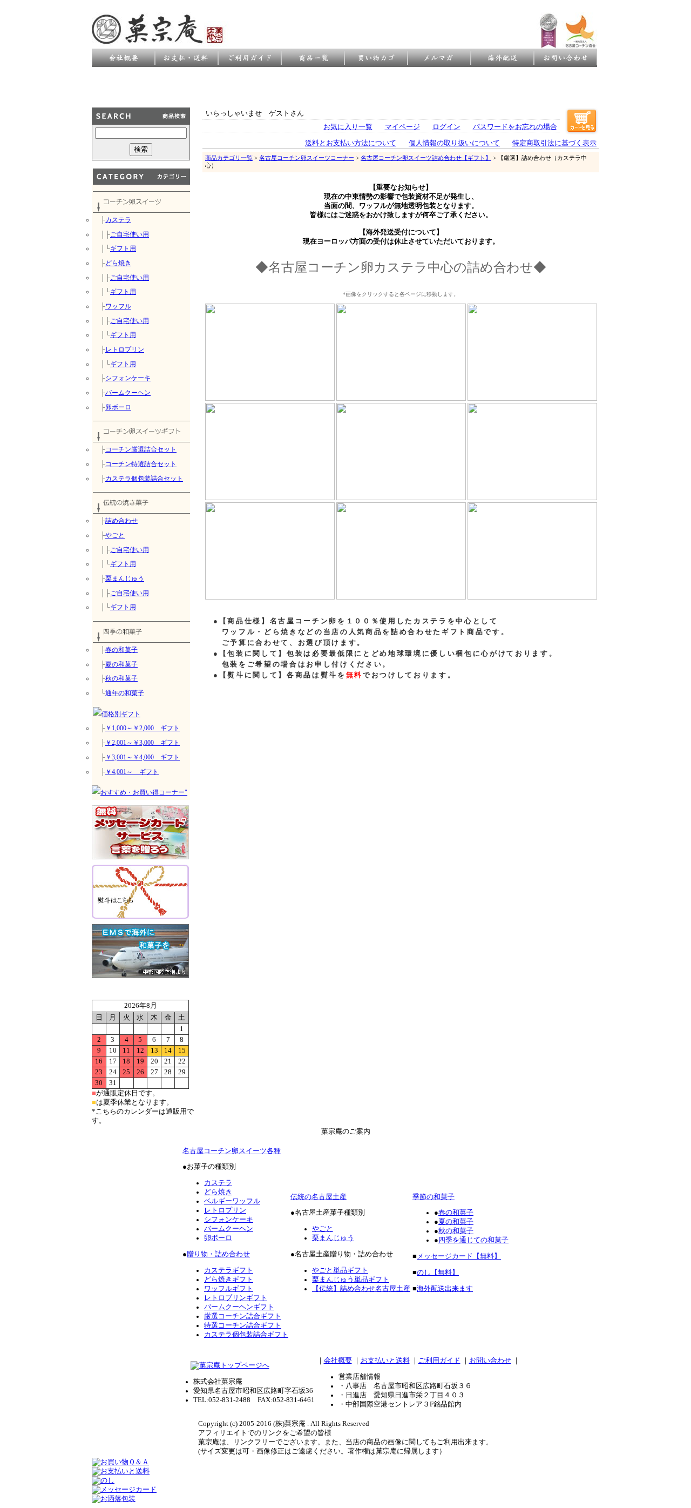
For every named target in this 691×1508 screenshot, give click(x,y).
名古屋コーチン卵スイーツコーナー (306, 157)
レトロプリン (124, 349)
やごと (115, 535)
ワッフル (118, 306)
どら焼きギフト (228, 1279)
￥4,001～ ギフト (132, 772)
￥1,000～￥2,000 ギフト (142, 728)
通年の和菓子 (124, 693)
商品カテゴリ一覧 (229, 157)
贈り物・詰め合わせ (218, 1254)
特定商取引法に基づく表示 (554, 143)
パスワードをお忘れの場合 (515, 127)
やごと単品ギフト (340, 1270)
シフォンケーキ (128, 378)
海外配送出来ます (445, 1288)
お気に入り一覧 (347, 127)
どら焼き (118, 263)
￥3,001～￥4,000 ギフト (142, 757)
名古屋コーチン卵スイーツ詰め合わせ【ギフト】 (426, 157)
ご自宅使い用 (129, 234)
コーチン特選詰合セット (141, 464)
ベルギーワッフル (232, 1201)
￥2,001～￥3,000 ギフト (142, 742)
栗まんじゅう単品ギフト (350, 1279)
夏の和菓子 (121, 664)
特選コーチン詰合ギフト (242, 1325)
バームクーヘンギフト (239, 1307)
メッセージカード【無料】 (459, 1256)
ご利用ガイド (439, 1360)
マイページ (402, 127)
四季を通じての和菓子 (473, 1240)
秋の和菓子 (121, 678)
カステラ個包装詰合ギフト (246, 1334)
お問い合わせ (490, 1360)
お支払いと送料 (385, 1360)
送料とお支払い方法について (350, 143)
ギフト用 (123, 248)
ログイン (446, 127)
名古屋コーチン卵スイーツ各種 (231, 1151)
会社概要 (338, 1360)
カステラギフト (228, 1270)
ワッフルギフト (228, 1288)
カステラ (118, 220)
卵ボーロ (118, 407)
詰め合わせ (121, 520)
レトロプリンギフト (235, 1298)
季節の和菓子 (433, 1197)
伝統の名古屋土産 (318, 1197)
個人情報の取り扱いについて (454, 143)
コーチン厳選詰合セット (141, 449)
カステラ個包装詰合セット (144, 478)
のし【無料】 (438, 1272)
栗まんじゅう (124, 578)
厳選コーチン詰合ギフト (242, 1316)
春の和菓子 (121, 650)
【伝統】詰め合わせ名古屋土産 (361, 1288)
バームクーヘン (128, 392)
